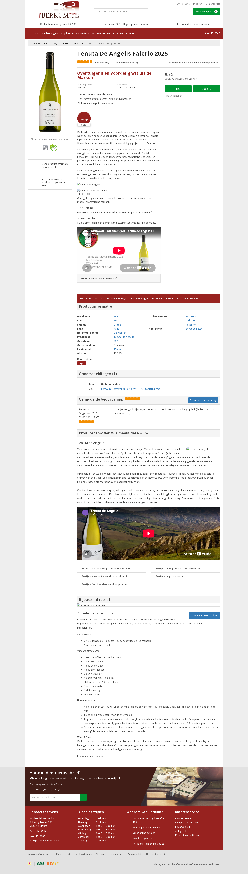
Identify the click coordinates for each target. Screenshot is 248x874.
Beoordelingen (139, 298)
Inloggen (197, 3)
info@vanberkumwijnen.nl (44, 840)
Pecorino (191, 324)
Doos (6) (207, 88)
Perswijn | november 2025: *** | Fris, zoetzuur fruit (130, 388)
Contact (130, 33)
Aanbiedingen (50, 33)
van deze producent (104, 576)
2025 (116, 341)
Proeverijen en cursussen (107, 33)
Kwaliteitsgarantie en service (191, 835)
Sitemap (100, 854)
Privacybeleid (182, 826)
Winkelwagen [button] (206, 11)
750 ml (117, 349)
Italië (65, 43)
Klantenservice (212, 3)
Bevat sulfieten (194, 328)
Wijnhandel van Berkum (75, 33)
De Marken (78, 43)
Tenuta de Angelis (124, 336)
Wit (90, 43)
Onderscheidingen (116, 298)
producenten (170, 576)
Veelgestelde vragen (186, 822)
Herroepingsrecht (155, 854)
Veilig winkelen (183, 831)
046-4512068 (183, 3)
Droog (117, 324)
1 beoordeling (102, 62)
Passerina (191, 316)
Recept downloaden (205, 615)
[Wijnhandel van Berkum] (59, 9)
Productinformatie (90, 298)
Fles (178, 88)
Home (46, 43)
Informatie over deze (106, 568)
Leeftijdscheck (116, 854)
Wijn (35, 33)
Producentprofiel (162, 298)
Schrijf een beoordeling (125, 62)
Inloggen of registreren (40, 854)
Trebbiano (191, 320)
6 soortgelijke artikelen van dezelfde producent (194, 62)
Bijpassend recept (187, 298)
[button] (84, 118)
